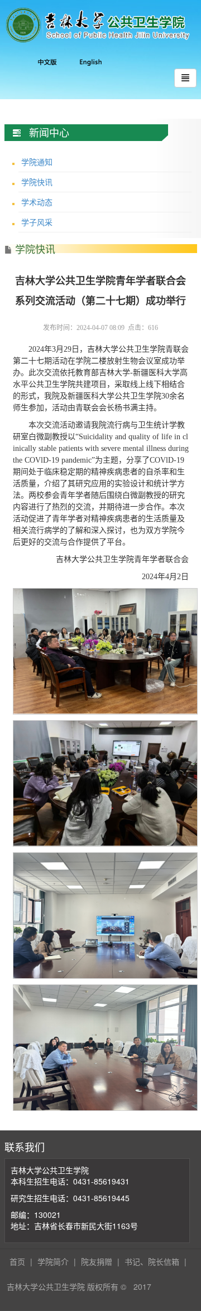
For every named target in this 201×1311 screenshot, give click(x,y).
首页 (17, 1261)
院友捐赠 (96, 1261)
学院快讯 (36, 181)
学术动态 (36, 201)
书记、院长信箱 (152, 1261)
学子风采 (36, 221)
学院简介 (53, 1261)
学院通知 (36, 161)
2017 (142, 1286)
